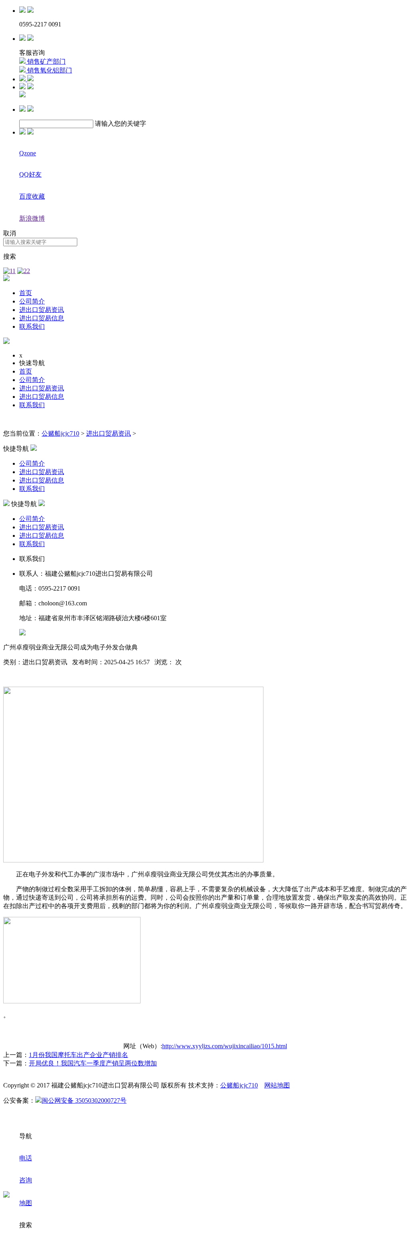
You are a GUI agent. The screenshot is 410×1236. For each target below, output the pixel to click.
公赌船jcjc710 (60, 433)
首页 (25, 292)
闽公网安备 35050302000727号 (84, 1100)
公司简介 (32, 301)
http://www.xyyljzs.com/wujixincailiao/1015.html (224, 1046)
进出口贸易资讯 (41, 309)
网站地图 (277, 1085)
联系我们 (32, 326)
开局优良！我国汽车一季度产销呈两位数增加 (93, 1063)
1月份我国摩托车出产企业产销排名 (78, 1054)
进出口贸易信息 (41, 318)
